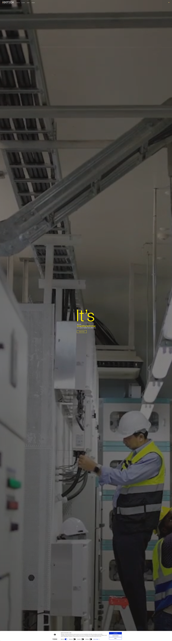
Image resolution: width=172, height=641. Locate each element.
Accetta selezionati (115, 635)
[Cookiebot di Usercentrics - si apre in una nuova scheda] (55, 639)
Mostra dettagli (96, 639)
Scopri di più (82, 331)
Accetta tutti (115, 633)
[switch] (74, 639)
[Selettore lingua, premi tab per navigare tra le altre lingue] (169, 2)
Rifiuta (115, 638)
